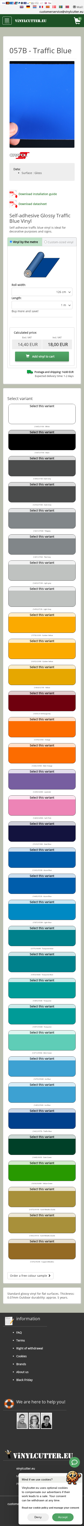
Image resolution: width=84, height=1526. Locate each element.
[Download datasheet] (13, 204)
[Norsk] (67, 7)
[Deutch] (28, 7)
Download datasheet (33, 204)
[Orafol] (19, 155)
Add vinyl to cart (42, 356)
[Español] (48, 7)
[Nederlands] (35, 7)
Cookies (21, 1356)
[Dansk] (54, 7)
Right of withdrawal (29, 1348)
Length (16, 298)
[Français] (41, 7)
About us (22, 1372)
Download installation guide (38, 194)
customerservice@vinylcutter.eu (61, 12)
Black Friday (24, 1380)
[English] (21, 7)
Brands (21, 1364)
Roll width (18, 285)
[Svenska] (61, 7)
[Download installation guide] (13, 194)
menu (7, 22)
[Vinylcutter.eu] (30, 21)
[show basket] (77, 21)
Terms (20, 1340)
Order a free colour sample (29, 1276)
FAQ (19, 1332)
